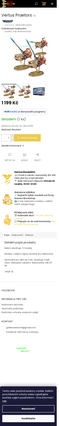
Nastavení (28, 409)
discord (24, 351)
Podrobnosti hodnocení (14, 28)
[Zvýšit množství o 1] (12, 136)
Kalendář (21, 348)
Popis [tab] (7, 235)
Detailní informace (11, 145)
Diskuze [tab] (29, 235)
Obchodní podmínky (12, 308)
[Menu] (52, 4)
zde (4, 401)
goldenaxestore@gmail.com (21, 327)
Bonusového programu (33, 111)
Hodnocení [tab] (17, 235)
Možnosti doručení (11, 129)
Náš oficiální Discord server (35, 223)
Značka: (17, 31)
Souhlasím (28, 418)
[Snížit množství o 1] (12, 139)
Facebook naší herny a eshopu (22, 331)
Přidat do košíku (29, 137)
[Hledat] (36, 4)
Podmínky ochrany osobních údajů (20, 312)
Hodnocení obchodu (12, 304)
